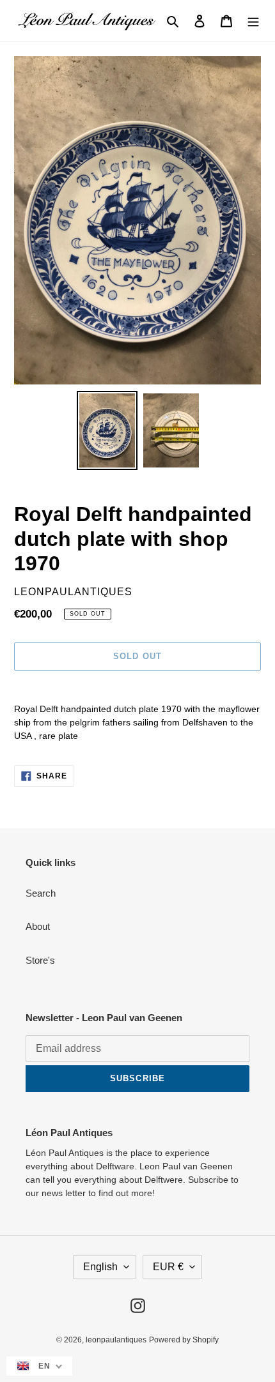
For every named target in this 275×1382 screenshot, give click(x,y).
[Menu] (253, 20)
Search (41, 893)
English (100, 1266)
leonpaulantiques (116, 1339)
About (38, 926)
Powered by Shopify (184, 1339)
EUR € (168, 1266)
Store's (40, 960)
